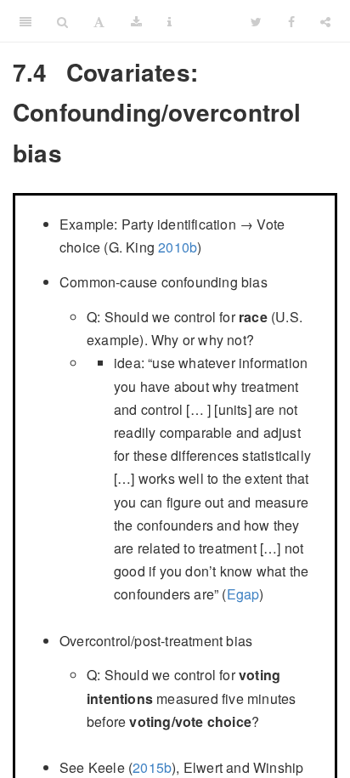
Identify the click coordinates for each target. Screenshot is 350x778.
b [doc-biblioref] (193, 247)
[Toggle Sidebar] (25, 21)
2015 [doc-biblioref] (148, 767)
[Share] (325, 21)
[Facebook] (291, 21)
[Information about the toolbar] (169, 21)
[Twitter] (256, 21)
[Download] (136, 21)
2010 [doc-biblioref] (173, 247)
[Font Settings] (99, 21)
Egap (243, 594)
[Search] (62, 21)
